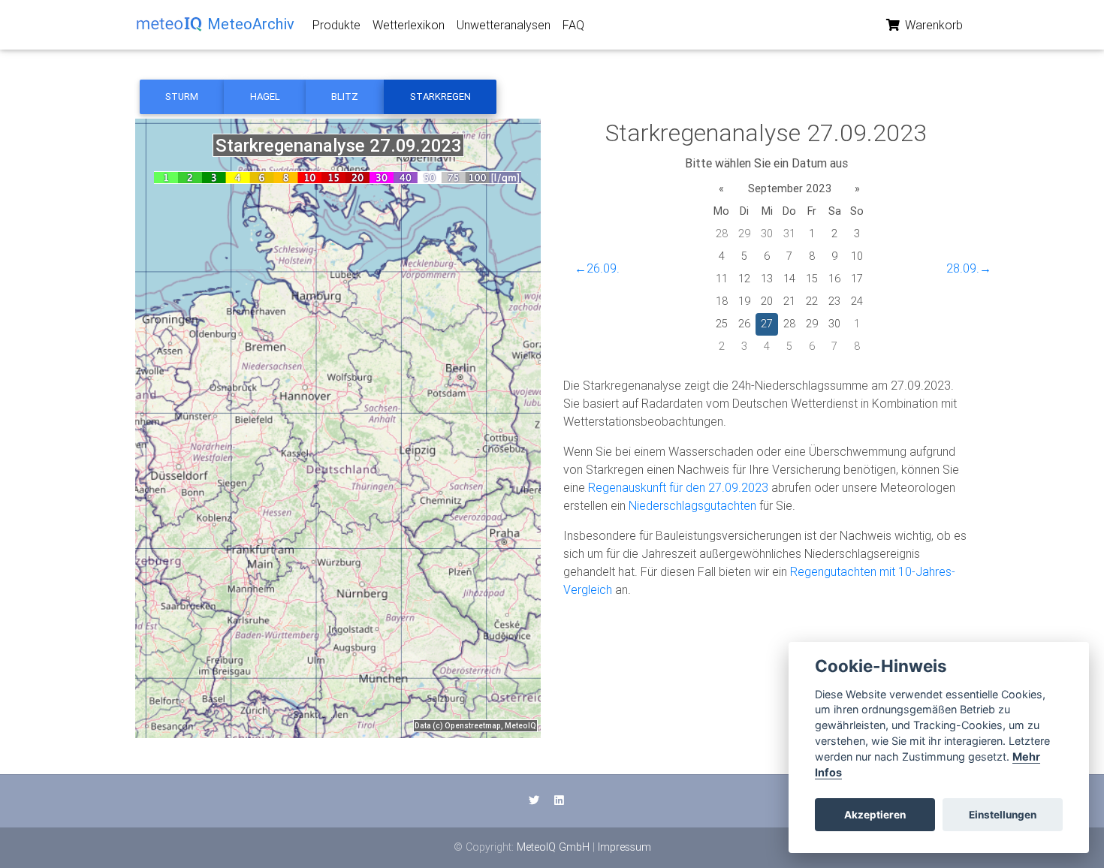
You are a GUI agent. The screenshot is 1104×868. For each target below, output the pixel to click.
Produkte (336, 24)
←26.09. (597, 268)
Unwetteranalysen (503, 24)
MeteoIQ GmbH (553, 847)
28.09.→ (968, 268)
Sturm (181, 96)
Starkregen (440, 96)
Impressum (624, 847)
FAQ (573, 24)
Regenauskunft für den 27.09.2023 (678, 487)
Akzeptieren (875, 815)
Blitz (344, 96)
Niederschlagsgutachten (692, 505)
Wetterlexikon (409, 24)
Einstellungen (1002, 815)
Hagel (265, 96)
